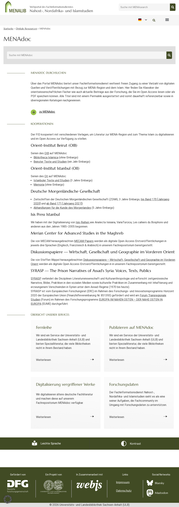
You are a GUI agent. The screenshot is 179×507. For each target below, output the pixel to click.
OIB (46, 153)
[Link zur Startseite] (15, 6)
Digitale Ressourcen (26, 28)
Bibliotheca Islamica (46, 157)
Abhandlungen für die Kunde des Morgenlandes (62, 207)
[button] (167, 19)
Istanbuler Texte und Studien (51, 180)
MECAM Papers (84, 241)
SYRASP (36, 278)
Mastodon (161, 493)
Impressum (123, 482)
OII (46, 176)
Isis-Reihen (83, 222)
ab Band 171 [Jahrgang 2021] (64, 203)
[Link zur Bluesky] (150, 483)
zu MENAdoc (47, 111)
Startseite (8, 28)
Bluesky (159, 483)
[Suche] (173, 7)
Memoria (39, 184)
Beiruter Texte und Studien (50, 161)
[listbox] (142, 20)
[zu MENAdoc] (33, 112)
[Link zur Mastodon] (150, 492)
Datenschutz (123, 490)
